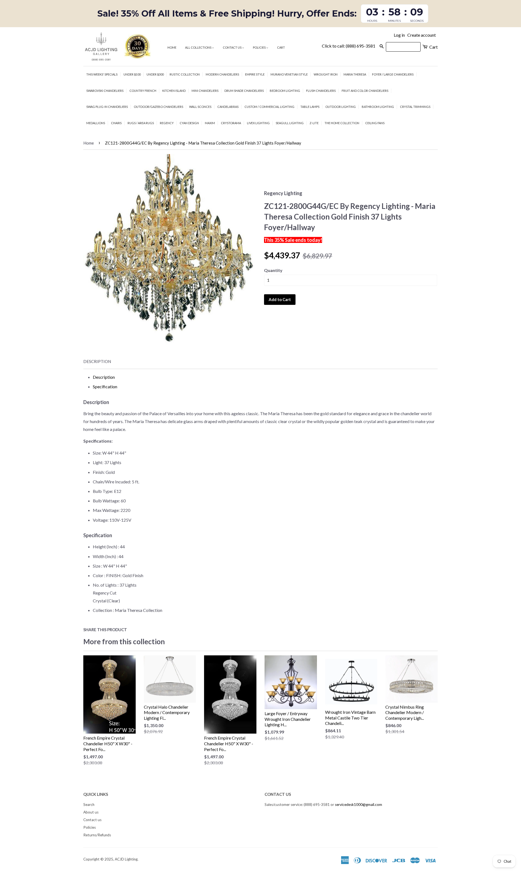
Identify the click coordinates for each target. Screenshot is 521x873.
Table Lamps (309, 106)
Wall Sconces (200, 106)
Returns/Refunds (97, 835)
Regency (167, 123)
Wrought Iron (326, 74)
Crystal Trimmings (415, 106)
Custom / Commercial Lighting (269, 106)
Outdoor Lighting (340, 106)
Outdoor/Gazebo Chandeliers (158, 106)
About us (91, 812)
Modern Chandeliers (222, 74)
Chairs (116, 123)
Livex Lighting (258, 123)
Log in (399, 34)
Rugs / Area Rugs (141, 123)
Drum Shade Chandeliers (244, 90)
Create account (421, 34)
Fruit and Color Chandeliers (365, 90)
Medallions (95, 123)
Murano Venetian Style (289, 74)
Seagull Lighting (290, 123)
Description (97, 361)
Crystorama (231, 123)
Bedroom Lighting (285, 90)
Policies (259, 47)
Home (171, 47)
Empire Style (255, 74)
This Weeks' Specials (101, 74)
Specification (105, 386)
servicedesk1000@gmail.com (358, 804)
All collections (198, 47)
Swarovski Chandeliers (104, 90)
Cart (281, 47)
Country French (142, 90)
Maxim (210, 123)
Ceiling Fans (375, 123)
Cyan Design (189, 123)
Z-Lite (314, 123)
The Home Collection (342, 123)
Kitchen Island (174, 90)
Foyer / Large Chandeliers (393, 74)
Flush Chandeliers (321, 90)
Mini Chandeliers (205, 90)
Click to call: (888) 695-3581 (348, 45)
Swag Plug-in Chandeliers (107, 106)
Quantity (273, 270)
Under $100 (132, 74)
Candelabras (228, 106)
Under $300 (155, 74)
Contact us (232, 47)
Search (88, 804)
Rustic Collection (185, 74)
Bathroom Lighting (378, 106)
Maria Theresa (355, 74)
